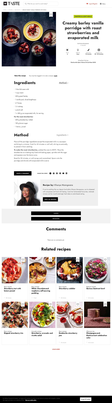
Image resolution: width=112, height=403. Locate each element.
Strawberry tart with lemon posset (12, 289)
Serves (67, 52)
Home (4, 10)
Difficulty (78, 52)
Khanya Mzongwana (84, 43)
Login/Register (92, 3)
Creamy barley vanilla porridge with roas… (34, 10)
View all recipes (50, 199)
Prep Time (88, 52)
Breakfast (17, 10)
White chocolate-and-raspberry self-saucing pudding (40, 290)
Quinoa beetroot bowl (95, 288)
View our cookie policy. (30, 400)
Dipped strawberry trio (14, 333)
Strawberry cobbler (67, 288)
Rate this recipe (20, 76)
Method (63, 82)
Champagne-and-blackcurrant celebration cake (96, 335)
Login (55, 76)
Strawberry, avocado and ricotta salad (42, 334)
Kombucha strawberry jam (68, 334)
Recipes (11, 10)
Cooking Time (99, 52)
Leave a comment (22, 173)
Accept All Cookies (85, 399)
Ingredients (62, 135)
